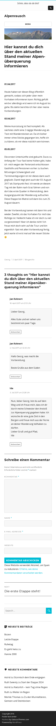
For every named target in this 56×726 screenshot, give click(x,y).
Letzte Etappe (11, 639)
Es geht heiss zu (12, 649)
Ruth (6, 692)
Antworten (15, 332)
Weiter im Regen (21, 692)
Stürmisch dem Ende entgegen (29, 677)
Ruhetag (8, 644)
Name (8, 518)
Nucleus (5, 719)
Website (8, 545)
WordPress (17, 722)
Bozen (7, 634)
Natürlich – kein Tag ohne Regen (31, 687)
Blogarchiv (29, 259)
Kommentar (11, 477)
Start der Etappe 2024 (32, 682)
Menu (28, 24)
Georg (7, 259)
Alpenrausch (14, 16)
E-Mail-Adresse (13, 531)
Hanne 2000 (10, 654)
